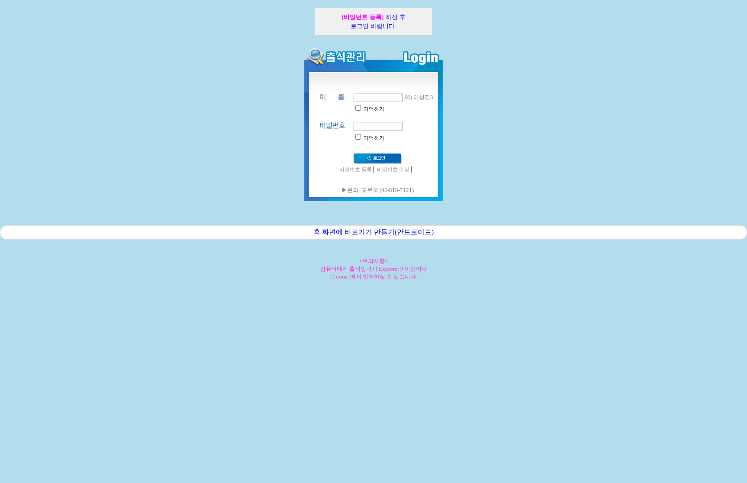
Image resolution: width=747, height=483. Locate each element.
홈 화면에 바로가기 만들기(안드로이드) (373, 232)
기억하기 (373, 109)
